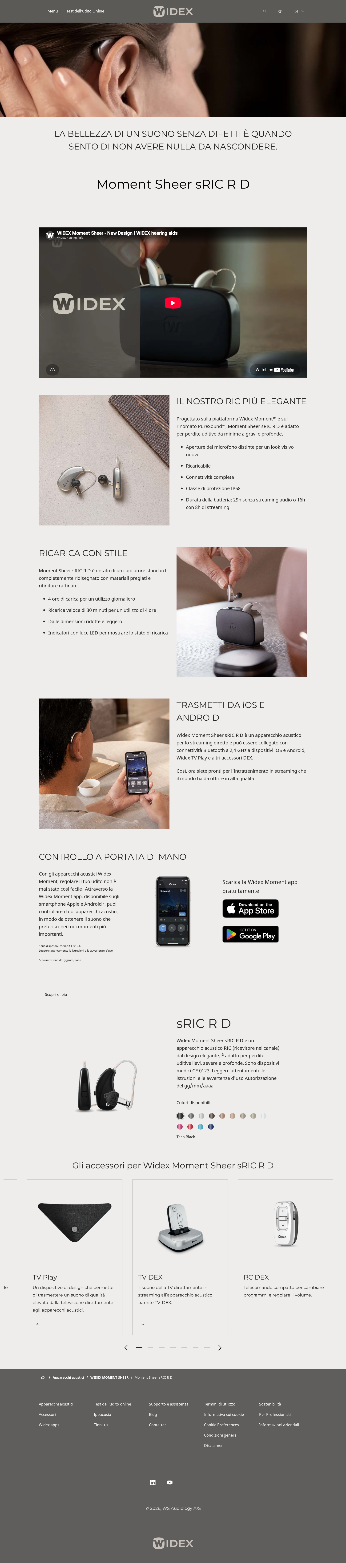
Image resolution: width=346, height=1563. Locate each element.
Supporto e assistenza (169, 1404)
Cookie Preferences (221, 1424)
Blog (153, 1414)
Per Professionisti (275, 1414)
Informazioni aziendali (279, 1424)
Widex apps (49, 1424)
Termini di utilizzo (219, 1404)
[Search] (265, 11)
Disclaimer (213, 1445)
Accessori (47, 1414)
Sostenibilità (270, 1404)
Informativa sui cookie (224, 1414)
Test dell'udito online (112, 1404)
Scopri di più (56, 994)
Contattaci (158, 1424)
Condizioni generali (221, 1435)
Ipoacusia (102, 1414)
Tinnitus (101, 1424)
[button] (126, 1348)
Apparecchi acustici (56, 1404)
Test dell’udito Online (85, 11)
